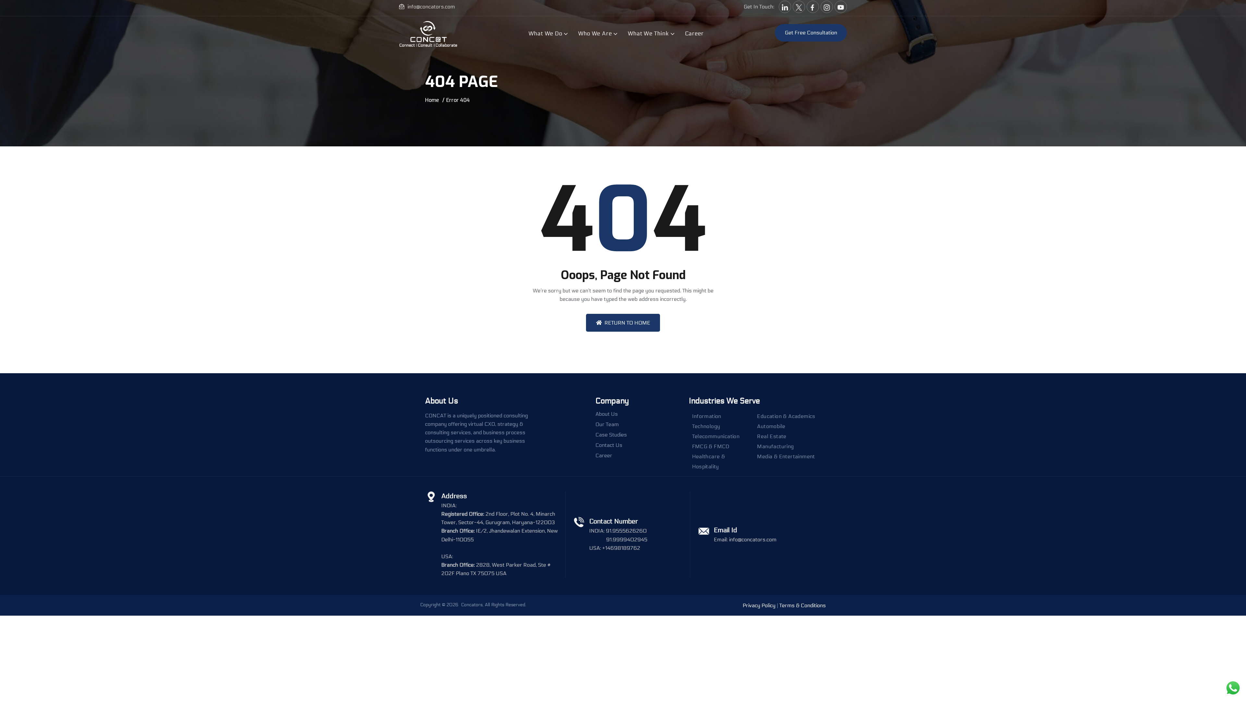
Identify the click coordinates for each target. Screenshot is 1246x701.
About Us (606, 414)
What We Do (545, 33)
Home (432, 100)
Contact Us (608, 445)
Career (694, 33)
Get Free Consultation (811, 33)
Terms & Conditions (802, 605)
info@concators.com (431, 7)
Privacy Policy (759, 605)
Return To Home (627, 323)
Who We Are (595, 33)
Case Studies (611, 434)
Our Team (607, 424)
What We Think (648, 33)
